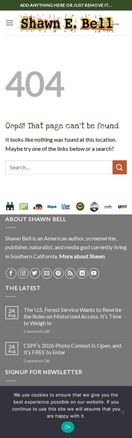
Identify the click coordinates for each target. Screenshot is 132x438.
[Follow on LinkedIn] (82, 273)
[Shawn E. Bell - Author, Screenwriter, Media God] (69, 22)
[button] (9, 22)
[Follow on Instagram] (23, 273)
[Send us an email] (46, 273)
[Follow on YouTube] (94, 273)
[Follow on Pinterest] (58, 273)
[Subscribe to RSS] (70, 273)
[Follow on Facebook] (11, 273)
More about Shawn (82, 256)
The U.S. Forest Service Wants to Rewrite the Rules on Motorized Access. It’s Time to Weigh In (72, 316)
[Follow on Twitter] (35, 273)
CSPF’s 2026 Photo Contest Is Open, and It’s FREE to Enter (72, 348)
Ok (68, 427)
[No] (122, 414)
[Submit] (120, 167)
